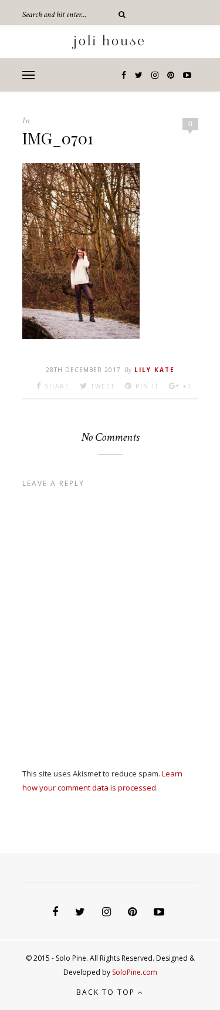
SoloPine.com (134, 972)
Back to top (107, 992)
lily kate (154, 370)
